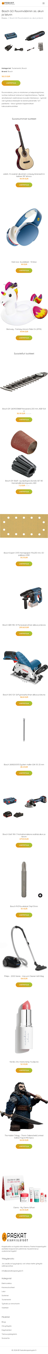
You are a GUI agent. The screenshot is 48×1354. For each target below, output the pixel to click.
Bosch (24, 68)
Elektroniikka (6, 1283)
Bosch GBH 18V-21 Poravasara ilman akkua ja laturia (24, 625)
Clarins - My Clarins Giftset (24, 1207)
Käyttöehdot (6, 1330)
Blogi (4, 1322)
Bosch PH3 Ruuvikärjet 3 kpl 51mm (24, 906)
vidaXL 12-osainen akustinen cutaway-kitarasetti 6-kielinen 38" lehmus (24, 175)
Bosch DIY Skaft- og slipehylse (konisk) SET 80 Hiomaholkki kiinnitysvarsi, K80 (24, 482)
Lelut (3, 1291)
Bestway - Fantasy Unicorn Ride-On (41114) (24, 329)
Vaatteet (5, 1308)
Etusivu (4, 18)
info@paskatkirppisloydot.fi (12, 1271)
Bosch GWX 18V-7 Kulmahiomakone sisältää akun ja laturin (24, 835)
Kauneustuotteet (8, 1287)
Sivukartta (5, 1338)
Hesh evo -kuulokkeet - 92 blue (24, 262)
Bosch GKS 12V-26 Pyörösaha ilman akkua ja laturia (24, 695)
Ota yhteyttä (6, 1326)
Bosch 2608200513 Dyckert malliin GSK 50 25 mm (24, 764)
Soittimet (5, 1295)
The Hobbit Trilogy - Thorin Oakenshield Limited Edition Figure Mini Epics (24, 1136)
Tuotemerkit (16, 68)
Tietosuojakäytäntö (9, 1334)
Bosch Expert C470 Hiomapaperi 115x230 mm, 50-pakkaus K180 (24, 554)
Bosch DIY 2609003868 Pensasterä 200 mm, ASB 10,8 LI (24, 410)
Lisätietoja (11, 83)
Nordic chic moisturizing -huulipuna (24, 1062)
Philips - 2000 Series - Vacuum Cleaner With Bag (24, 976)
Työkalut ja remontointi (11, 1304)
